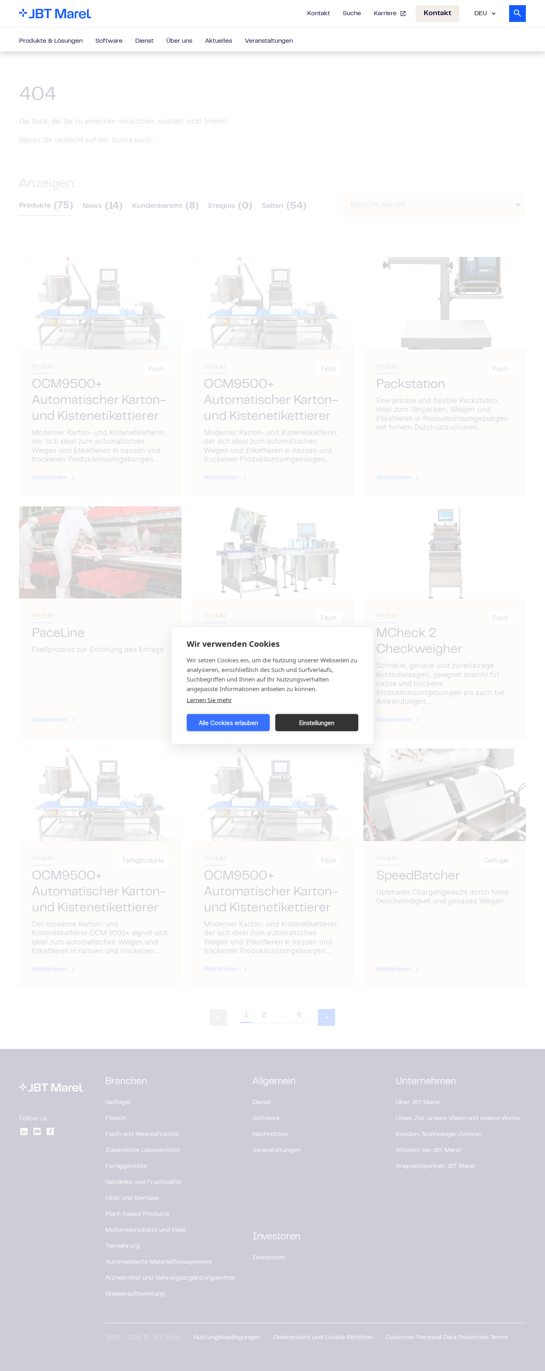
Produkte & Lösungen (51, 41)
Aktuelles (218, 41)
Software (108, 41)
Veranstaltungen (269, 41)
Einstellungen (316, 722)
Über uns (179, 41)
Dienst (144, 41)
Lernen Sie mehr (209, 700)
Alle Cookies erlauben (228, 722)
